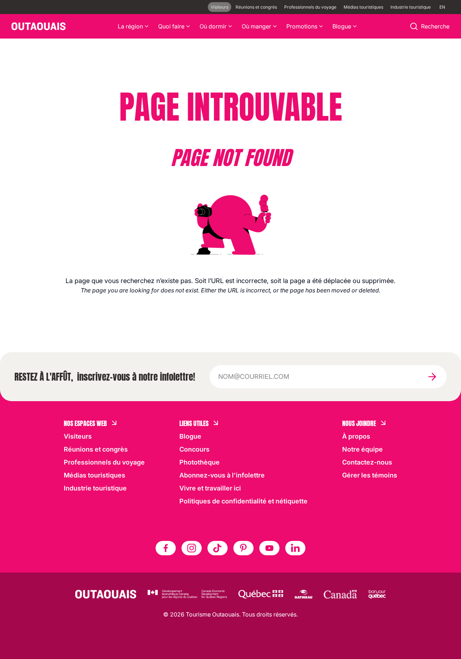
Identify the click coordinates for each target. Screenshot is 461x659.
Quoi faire (171, 26)
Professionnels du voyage (310, 7)
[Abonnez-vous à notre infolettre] (432, 376)
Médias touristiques (363, 7)
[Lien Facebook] (166, 548)
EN (442, 7)
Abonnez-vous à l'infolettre (222, 475)
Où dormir (213, 26)
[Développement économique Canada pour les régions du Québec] (187, 594)
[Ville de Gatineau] (303, 594)
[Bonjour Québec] (377, 594)
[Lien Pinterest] (243, 548)
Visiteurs (219, 7)
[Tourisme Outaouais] (105, 594)
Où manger (256, 26)
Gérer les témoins (369, 475)
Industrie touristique (410, 7)
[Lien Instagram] (192, 548)
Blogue (341, 26)
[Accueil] (39, 26)
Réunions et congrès (256, 7)
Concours (194, 449)
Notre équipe (362, 449)
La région (130, 26)
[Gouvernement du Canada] (340, 594)
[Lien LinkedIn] (295, 548)
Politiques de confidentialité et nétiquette (243, 501)
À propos (356, 436)
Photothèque (199, 462)
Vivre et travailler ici (210, 488)
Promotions (301, 26)
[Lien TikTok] (217, 548)
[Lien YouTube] (269, 548)
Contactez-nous (367, 462)
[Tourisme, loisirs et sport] (260, 594)
